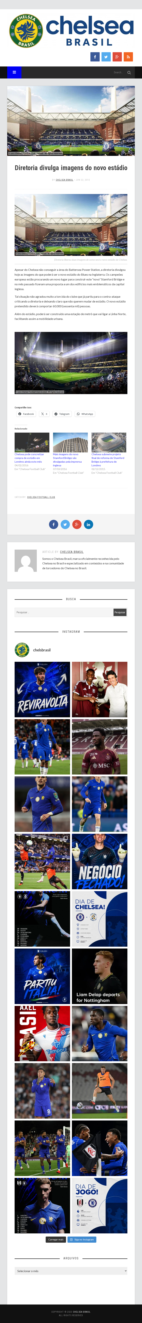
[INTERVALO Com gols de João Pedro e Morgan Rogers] (99, 1148)
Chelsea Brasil (64, 180)
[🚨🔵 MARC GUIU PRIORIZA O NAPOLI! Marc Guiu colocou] (42, 976)
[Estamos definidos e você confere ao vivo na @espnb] (42, 919)
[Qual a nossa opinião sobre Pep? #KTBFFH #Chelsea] (42, 804)
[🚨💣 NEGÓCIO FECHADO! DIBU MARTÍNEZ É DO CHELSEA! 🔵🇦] (99, 861)
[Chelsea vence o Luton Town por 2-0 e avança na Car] (42, 861)
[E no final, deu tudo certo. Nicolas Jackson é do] (99, 689)
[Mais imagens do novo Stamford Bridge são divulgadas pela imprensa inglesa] (70, 442)
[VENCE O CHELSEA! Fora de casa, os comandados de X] (42, 1148)
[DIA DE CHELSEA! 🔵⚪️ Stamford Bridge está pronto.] (99, 919)
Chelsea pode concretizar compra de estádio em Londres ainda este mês (29, 458)
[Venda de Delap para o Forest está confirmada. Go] (99, 976)
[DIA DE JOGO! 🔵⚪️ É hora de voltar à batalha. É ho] (99, 1205)
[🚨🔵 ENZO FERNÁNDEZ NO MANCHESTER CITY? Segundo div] (42, 1091)
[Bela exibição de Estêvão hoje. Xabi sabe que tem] (42, 747)
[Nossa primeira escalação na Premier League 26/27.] (42, 1205)
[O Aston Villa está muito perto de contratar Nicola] (99, 1033)
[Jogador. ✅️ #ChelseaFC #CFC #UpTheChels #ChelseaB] (99, 804)
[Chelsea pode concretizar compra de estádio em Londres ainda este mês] (32, 442)
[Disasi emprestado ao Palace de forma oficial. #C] (42, 1033)
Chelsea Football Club (41, 497)
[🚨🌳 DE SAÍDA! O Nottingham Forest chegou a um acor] (99, 1091)
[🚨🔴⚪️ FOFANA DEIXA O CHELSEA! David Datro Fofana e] (99, 747)
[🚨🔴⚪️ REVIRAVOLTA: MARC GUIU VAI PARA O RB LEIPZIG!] (42, 689)
